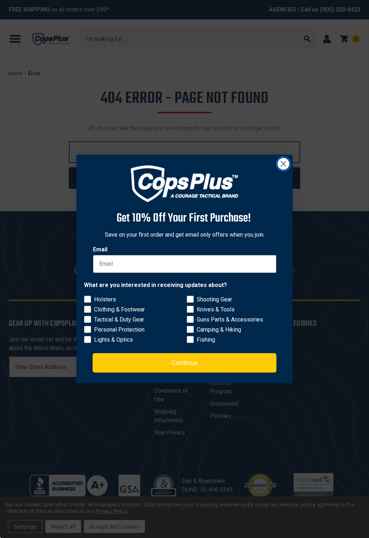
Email (100, 249)
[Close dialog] (283, 164)
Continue (184, 362)
